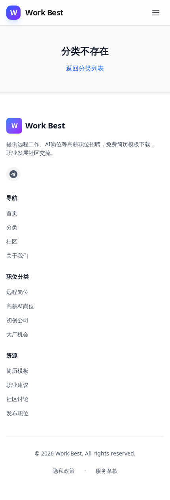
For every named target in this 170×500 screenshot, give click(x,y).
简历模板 (17, 370)
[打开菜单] (156, 12)
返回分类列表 (85, 68)
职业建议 (17, 384)
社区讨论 (17, 399)
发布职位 (17, 413)
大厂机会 (17, 334)
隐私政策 (64, 470)
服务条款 (107, 470)
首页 (11, 213)
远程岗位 (17, 292)
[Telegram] (13, 174)
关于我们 (17, 255)
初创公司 (17, 320)
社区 (11, 241)
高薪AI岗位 (20, 306)
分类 (11, 227)
